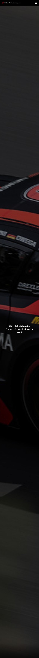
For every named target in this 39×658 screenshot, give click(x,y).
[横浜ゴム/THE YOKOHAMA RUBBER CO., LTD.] (11, 3)
